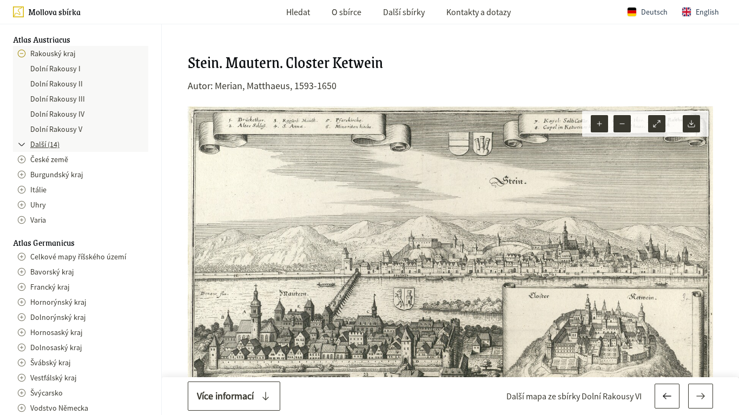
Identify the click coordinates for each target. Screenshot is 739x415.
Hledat (298, 11)
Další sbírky (404, 11)
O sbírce (346, 11)
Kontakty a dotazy (478, 11)
